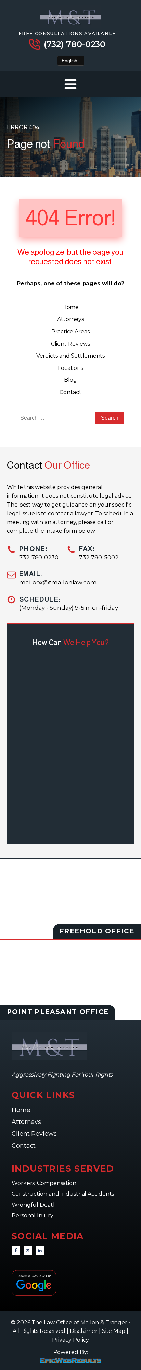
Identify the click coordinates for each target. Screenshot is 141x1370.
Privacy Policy (70, 1340)
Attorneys (70, 319)
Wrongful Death (35, 1205)
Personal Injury (33, 1215)
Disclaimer (84, 1331)
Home (70, 307)
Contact (70, 392)
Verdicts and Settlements (70, 355)
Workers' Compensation (45, 1183)
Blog (70, 380)
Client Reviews (70, 344)
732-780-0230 (39, 557)
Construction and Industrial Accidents (63, 1194)
